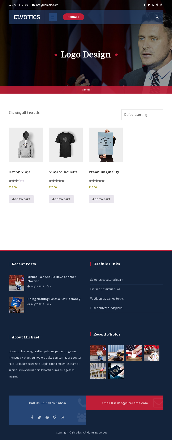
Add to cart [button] (21, 199)
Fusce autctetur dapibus (106, 308)
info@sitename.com (132, 403)
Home (86, 89)
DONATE (73, 17)
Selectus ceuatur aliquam (106, 280)
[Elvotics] (27, 17)
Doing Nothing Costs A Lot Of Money (53, 299)
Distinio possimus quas (105, 289)
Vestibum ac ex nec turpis (107, 298)
